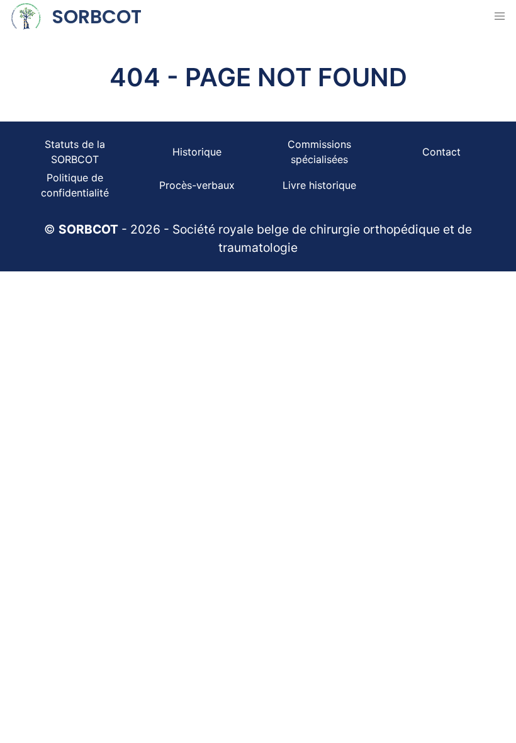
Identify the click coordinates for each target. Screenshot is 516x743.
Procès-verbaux (197, 185)
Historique (197, 151)
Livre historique (319, 185)
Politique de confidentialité (75, 185)
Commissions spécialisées (319, 152)
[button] (499, 16)
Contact (441, 151)
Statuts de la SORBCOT (75, 152)
